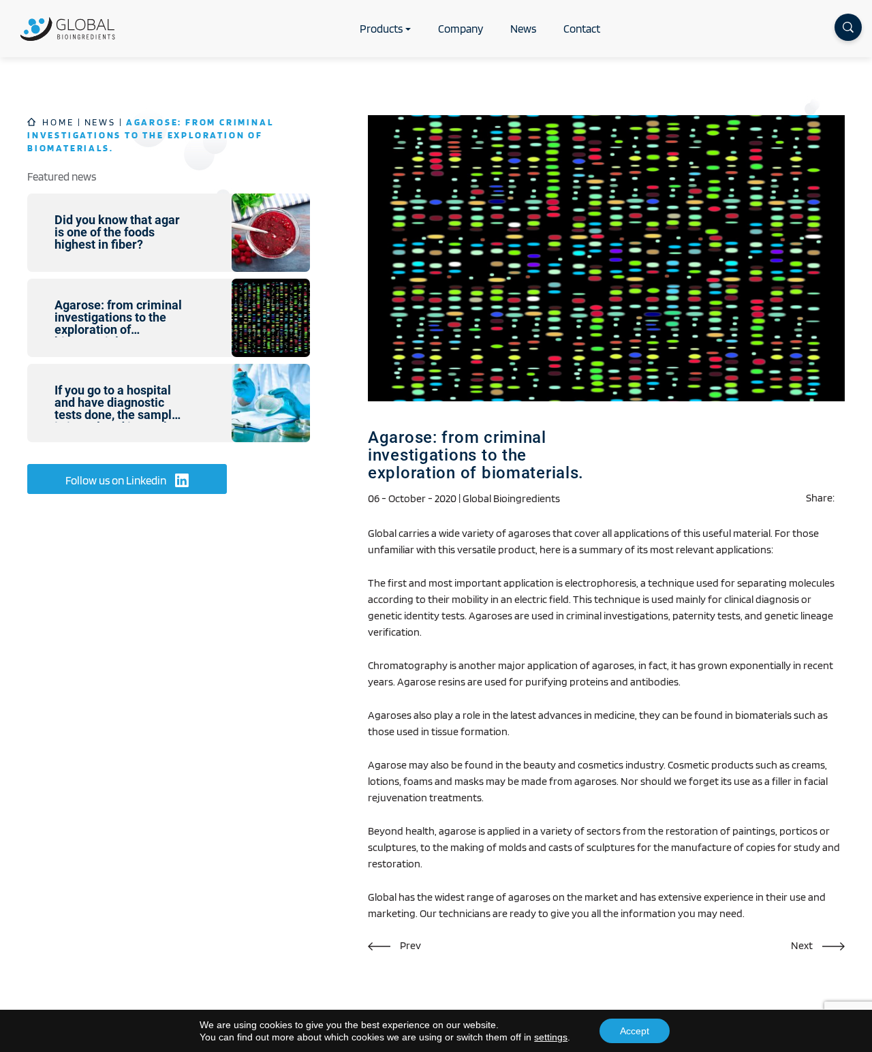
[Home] (67, 29)
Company (460, 28)
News (523, 28)
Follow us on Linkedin (116, 480)
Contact (581, 28)
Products (381, 28)
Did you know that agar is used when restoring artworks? (394, 945)
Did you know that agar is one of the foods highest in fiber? (818, 945)
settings (550, 1037)
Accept (634, 1030)
